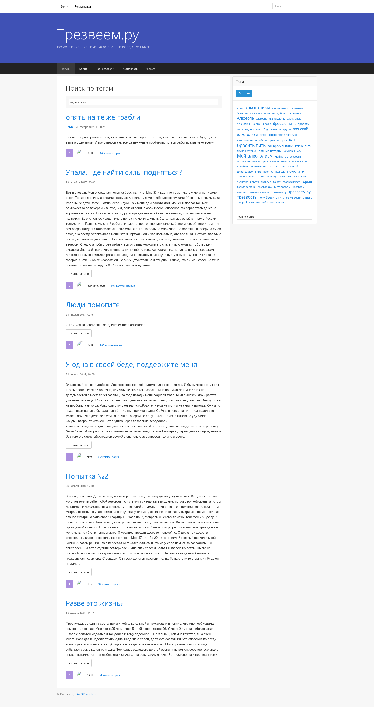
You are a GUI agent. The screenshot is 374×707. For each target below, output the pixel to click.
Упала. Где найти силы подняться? (124, 172)
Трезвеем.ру (98, 33)
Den (89, 584)
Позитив (268, 171)
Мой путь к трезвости (288, 156)
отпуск (273, 166)
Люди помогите (93, 304)
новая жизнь (299, 161)
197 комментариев (123, 285)
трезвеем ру (279, 192)
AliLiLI (90, 675)
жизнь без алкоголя (283, 134)
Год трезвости (272, 129)
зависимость (245, 140)
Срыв (69, 127)
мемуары (289, 151)
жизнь (263, 134)
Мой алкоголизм (255, 155)
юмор (240, 202)
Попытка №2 (87, 476)
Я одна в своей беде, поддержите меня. (132, 364)
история (282, 140)
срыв (307, 181)
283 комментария (111, 345)
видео (249, 129)
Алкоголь (245, 118)
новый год (243, 166)
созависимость (292, 182)
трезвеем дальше (258, 192)
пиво (258, 171)
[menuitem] (64, 6)
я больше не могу (273, 202)
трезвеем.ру (300, 191)
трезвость (247, 197)
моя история (260, 161)
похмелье (285, 176)
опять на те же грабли (103, 117)
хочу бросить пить (271, 197)
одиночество (259, 166)
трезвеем (284, 186)
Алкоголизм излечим (249, 113)
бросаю (266, 124)
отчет (282, 166)
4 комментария (110, 675)
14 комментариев (111, 153)
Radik (90, 153)
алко (240, 108)
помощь (272, 176)
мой (299, 151)
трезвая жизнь (267, 186)
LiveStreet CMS (86, 694)
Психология (300, 176)
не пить (285, 161)
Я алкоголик (253, 202)
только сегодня (246, 186)
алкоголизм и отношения (287, 108)
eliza (89, 457)
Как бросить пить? (280, 146)
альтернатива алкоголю (270, 118)
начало (274, 161)
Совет (277, 182)
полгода (280, 171)
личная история (247, 151)
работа (254, 182)
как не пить (303, 146)
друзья (287, 129)
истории (270, 140)
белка (256, 124)
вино (258, 129)
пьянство (242, 182)
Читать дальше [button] (79, 273)
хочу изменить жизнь (299, 197)
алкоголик (294, 113)
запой (259, 140)
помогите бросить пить (251, 176)
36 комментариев (109, 584)
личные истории (270, 150)
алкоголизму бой (274, 113)
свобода (266, 182)
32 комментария (108, 457)
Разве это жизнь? (95, 603)
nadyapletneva (96, 285)
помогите (295, 171)
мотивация (243, 161)
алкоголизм (257, 107)
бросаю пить (284, 123)
